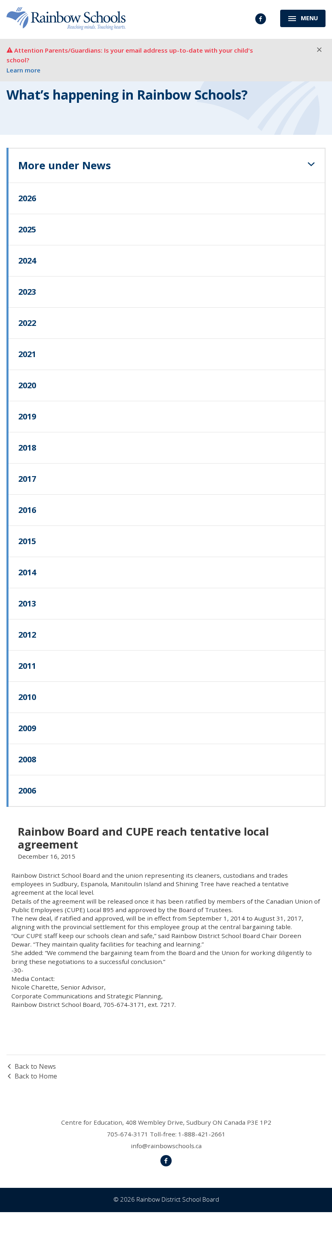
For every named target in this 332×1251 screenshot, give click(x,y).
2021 (27, 354)
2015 (27, 541)
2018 (27, 447)
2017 (27, 478)
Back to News (35, 1066)
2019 (27, 416)
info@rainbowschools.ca (166, 1146)
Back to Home (36, 1076)
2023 (27, 291)
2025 (27, 229)
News (64, 165)
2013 (27, 603)
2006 (27, 790)
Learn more (23, 70)
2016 (27, 509)
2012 (27, 634)
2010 (27, 696)
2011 (27, 665)
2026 (27, 198)
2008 (27, 759)
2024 (27, 260)
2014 (27, 572)
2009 (27, 728)
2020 (27, 385)
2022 (27, 322)
